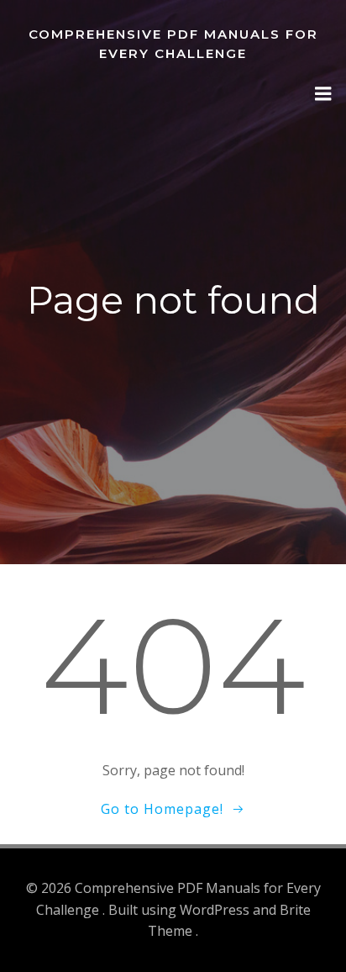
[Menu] (323, 94)
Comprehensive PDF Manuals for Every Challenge (173, 43)
